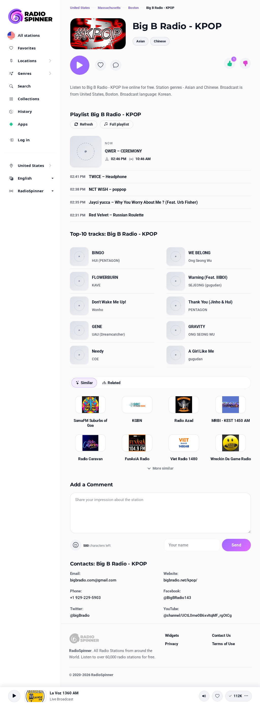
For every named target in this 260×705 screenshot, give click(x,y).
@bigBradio (80, 615)
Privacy (171, 644)
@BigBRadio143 (177, 597)
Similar (87, 383)
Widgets (172, 635)
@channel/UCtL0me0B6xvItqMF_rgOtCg (198, 615)
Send (236, 545)
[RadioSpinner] (30, 16)
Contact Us (221, 635)
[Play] (79, 65)
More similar (163, 468)
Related (114, 383)
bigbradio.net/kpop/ (180, 580)
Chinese (160, 41)
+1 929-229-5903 (85, 597)
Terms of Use (223, 644)
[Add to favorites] (100, 65)
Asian (140, 41)
